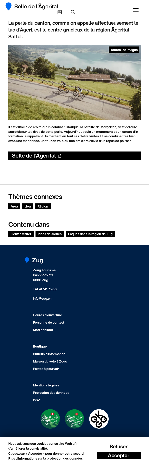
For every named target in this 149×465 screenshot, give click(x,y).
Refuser (119, 446)
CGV (36, 400)
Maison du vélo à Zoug (50, 361)
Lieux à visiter (21, 233)
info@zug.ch (42, 298)
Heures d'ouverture (47, 315)
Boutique (40, 346)
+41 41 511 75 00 (45, 289)
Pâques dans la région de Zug (90, 233)
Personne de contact (48, 322)
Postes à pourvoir (46, 368)
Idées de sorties (50, 233)
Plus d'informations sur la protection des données (45, 458)
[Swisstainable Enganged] (50, 419)
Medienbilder (43, 329)
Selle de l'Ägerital (34, 155)
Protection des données (51, 392)
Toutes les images (124, 49)
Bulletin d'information (49, 353)
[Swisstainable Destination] (74, 419)
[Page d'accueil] (10, 6)
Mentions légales (46, 385)
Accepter (118, 455)
